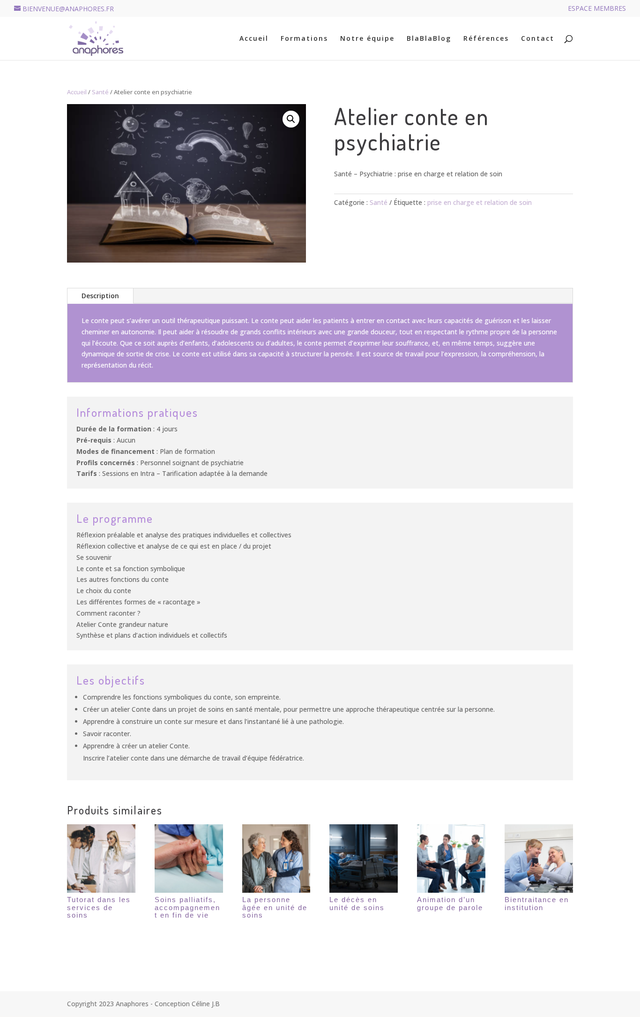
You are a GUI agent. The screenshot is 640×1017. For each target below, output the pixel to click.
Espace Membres (597, 9)
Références (486, 39)
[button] (291, 119)
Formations (304, 39)
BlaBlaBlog (429, 39)
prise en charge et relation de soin (479, 202)
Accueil (253, 39)
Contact (537, 39)
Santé (100, 92)
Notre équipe (367, 39)
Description (100, 295)
